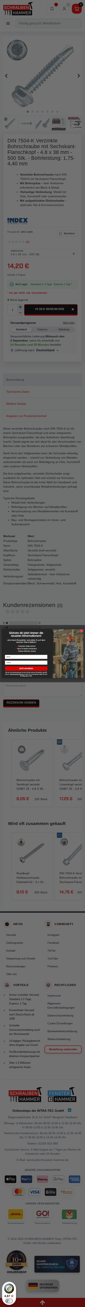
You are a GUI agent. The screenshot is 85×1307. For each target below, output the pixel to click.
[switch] (9, 1301)
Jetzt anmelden (26, 668)
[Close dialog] (81, 630)
